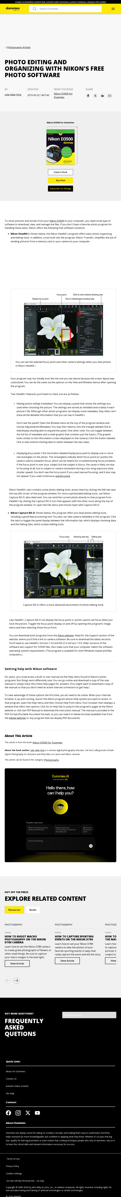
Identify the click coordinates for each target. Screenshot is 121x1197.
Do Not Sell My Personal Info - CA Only (25, 1180)
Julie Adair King (13, 94)
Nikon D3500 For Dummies (63, 95)
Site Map (10, 1093)
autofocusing (62, 476)
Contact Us (11, 1078)
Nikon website (66, 635)
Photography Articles (19, 47)
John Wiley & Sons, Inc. (42, 1187)
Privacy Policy (12, 1166)
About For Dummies (15, 1071)
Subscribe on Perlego (60, 188)
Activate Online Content (17, 1086)
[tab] (14, 910)
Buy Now (60, 180)
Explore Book (60, 172)
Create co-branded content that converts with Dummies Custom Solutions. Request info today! (60, 1)
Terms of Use (13, 1158)
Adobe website (17, 718)
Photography (51, 760)
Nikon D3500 (57, 220)
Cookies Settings (14, 1173)
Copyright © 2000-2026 (17, 1187)
